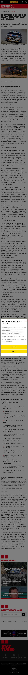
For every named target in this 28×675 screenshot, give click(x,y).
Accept (14, 351)
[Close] (26, 320)
